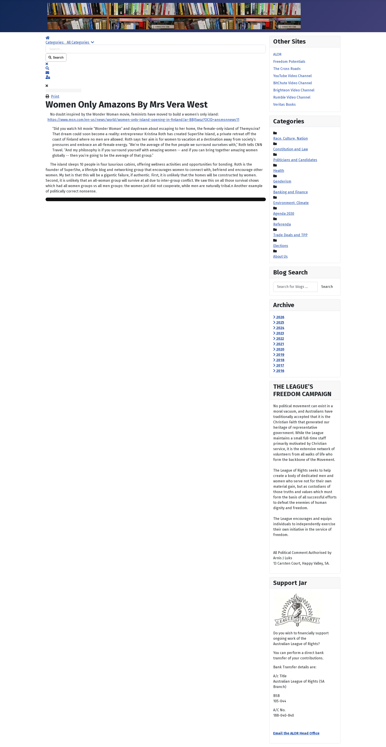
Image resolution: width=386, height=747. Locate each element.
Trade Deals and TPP (290, 235)
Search (58, 57)
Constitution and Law (290, 149)
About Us (280, 256)
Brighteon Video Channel (293, 90)
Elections (280, 246)
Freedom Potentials (289, 61)
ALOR (277, 54)
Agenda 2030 (283, 213)
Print (55, 96)
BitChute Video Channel (292, 83)
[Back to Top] (378, 738)
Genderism (282, 181)
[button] (156, 68)
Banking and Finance (290, 192)
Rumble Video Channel (291, 97)
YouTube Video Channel (292, 76)
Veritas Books (284, 104)
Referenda (282, 224)
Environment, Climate (291, 203)
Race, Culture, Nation (290, 138)
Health (278, 171)
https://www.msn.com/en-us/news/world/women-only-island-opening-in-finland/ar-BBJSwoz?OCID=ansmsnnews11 (143, 120)
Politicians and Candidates (295, 160)
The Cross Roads (287, 69)
